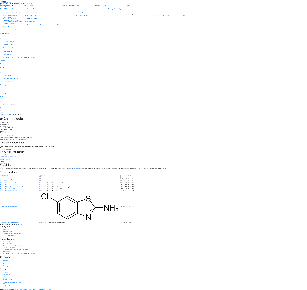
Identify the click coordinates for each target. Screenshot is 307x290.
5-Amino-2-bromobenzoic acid (8, 183)
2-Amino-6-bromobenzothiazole (8, 184)
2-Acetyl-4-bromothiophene (7, 181)
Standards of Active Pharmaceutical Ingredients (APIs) (43, 25)
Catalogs (64, 5)
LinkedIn (7, 286)
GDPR (30, 289)
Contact (128, 5)
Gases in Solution (32, 9)
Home (1, 114)
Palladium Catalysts (33, 15)
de (133, 16)
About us (6, 262)
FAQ (4, 276)
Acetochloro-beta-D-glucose (7, 179)
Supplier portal (7, 274)
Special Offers (28, 5)
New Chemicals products (12, 12)
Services (77, 5)
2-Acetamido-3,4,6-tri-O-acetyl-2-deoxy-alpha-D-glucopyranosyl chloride (19, 177)
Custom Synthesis (10, 18)
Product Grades (83, 15)
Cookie (17, 289)
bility (49, 289)
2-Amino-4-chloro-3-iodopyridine (9, 222)
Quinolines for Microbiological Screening (15, 249)
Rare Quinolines (32, 18)
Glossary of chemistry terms (116, 9)
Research (71, 5)
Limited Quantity (32, 12)
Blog (106, 5)
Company (98, 5)
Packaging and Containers (86, 12)
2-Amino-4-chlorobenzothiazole (8, 190)
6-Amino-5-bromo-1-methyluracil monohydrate (12, 186)
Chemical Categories (11, 15)
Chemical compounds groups (14, 21)
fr (132, 16)
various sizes (76, 168)
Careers (101, 9)
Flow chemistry (82, 9)
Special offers (7, 242)
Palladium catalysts (9, 248)
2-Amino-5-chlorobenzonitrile (8, 188)
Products (4, 5)
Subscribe (20, 224)
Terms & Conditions (38, 289)
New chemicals (7, 231)
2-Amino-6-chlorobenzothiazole (8, 206)
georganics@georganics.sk (7, 139)
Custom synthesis (8, 235)
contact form (23, 139)
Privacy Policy (24, 289)
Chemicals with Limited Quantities (13, 246)
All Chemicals (9, 9)
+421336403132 (10, 279)
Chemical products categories (12, 233)
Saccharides (31, 21)
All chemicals (7, 230)
